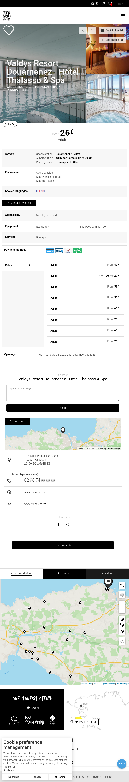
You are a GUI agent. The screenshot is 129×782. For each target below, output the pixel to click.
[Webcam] (99, 4)
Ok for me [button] (60, 777)
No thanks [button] (13, 777)
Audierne (38, 707)
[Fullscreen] (122, 585)
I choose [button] (37, 777)
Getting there (17, 421)
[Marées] (92, 4)
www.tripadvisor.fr (35, 504)
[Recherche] (104, 3)
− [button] (122, 610)
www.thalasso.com (35, 492)
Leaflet (84, 683)
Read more (9, 770)
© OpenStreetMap (107, 683)
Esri (90, 683)
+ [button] (122, 604)
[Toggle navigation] (123, 15)
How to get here (87, 722)
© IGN (95, 683)
